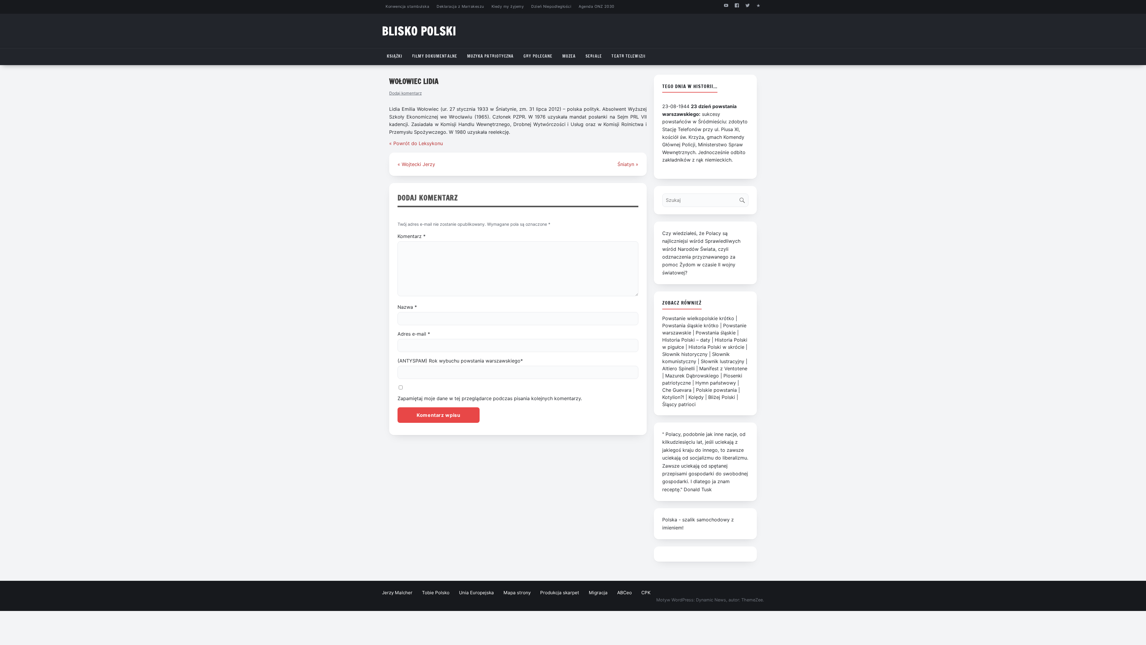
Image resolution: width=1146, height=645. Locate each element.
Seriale (594, 56)
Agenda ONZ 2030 (596, 6)
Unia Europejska (476, 592)
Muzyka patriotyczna (490, 56)
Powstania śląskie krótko (690, 325)
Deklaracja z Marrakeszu (460, 6)
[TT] (748, 5)
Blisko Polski (419, 31)
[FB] (736, 5)
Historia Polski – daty (686, 340)
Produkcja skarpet (559, 592)
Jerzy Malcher (397, 592)
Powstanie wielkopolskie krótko (698, 318)
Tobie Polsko (435, 592)
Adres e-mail (414, 334)
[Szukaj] (743, 199)
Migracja (598, 592)
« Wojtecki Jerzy (416, 164)
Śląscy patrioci (679, 404)
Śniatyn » (627, 164)
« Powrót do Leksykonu (416, 143)
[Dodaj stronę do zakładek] (758, 5)
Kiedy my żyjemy (508, 6)
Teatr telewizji (628, 56)
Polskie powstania (716, 390)
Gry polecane (537, 56)
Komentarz (412, 236)
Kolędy (696, 397)
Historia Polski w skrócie (716, 347)
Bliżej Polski (721, 397)
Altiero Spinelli (678, 368)
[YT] (726, 5)
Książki (395, 56)
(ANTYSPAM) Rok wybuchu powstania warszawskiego (460, 361)
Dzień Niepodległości (551, 6)
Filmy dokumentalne (434, 56)
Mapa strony (517, 592)
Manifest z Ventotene (723, 368)
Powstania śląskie (716, 333)
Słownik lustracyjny (722, 361)
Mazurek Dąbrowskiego (692, 376)
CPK (646, 592)
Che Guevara (676, 390)
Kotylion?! (673, 397)
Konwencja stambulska (407, 6)
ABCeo (624, 592)
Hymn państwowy (715, 383)
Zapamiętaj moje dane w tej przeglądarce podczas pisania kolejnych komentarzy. (490, 398)
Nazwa (407, 307)
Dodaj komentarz (405, 93)
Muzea (569, 56)
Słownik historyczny (685, 354)
